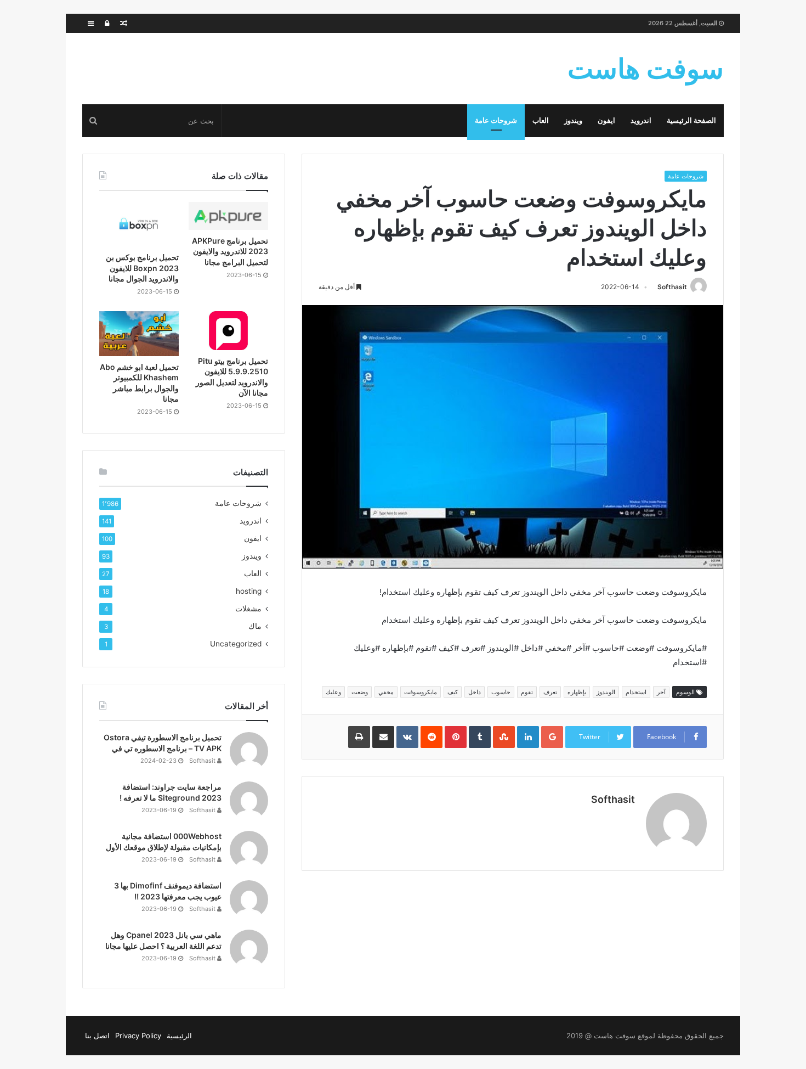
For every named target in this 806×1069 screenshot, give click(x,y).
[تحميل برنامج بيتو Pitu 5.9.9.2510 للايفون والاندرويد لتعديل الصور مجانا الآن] (228, 330)
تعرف (550, 692)
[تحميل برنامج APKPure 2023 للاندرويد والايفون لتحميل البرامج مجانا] (228, 216)
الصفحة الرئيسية (691, 120)
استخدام (636, 692)
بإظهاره (576, 692)
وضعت (359, 692)
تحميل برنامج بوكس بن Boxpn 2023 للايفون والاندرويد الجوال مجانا (142, 267)
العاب (540, 120)
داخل (474, 692)
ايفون (606, 120)
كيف (452, 692)
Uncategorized (236, 643)
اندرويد (641, 120)
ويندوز (573, 120)
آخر (661, 692)
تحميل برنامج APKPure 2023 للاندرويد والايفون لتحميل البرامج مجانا (230, 251)
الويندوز (606, 692)
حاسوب (500, 692)
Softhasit (672, 287)
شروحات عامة (496, 120)
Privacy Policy (138, 1035)
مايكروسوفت (420, 692)
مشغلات (248, 608)
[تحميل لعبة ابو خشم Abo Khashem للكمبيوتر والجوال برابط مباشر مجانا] (139, 333)
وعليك (333, 692)
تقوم (527, 692)
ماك (255, 626)
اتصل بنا (97, 1035)
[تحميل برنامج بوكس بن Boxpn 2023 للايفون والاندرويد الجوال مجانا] (139, 224)
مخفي (386, 692)
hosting (249, 591)
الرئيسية (179, 1035)
